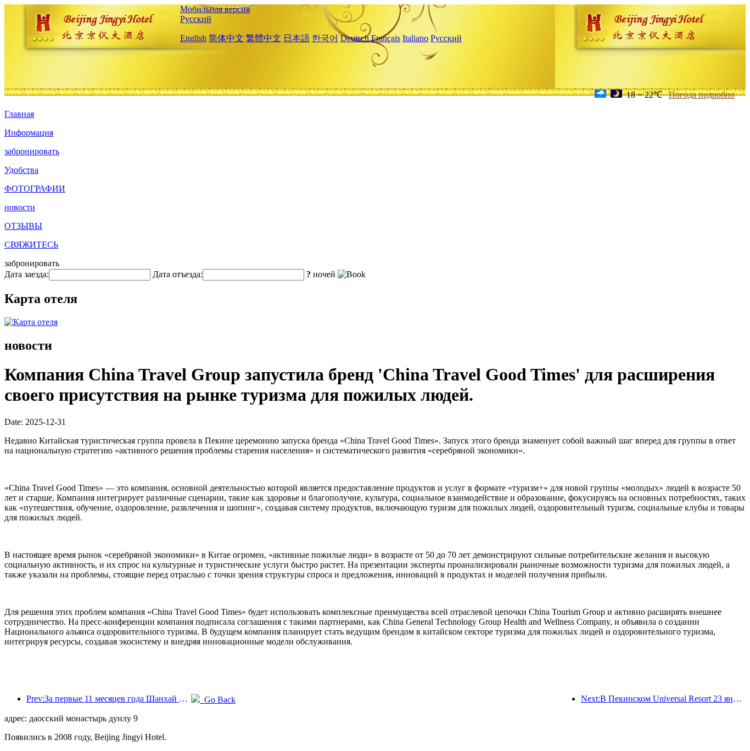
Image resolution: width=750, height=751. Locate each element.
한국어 (325, 38)
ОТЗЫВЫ (23, 226)
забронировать (31, 151)
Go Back (218, 699)
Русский (195, 19)
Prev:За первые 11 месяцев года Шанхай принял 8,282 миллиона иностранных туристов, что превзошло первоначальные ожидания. (108, 698)
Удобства (21, 170)
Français (385, 38)
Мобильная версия (215, 9)
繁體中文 (263, 38)
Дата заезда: (26, 274)
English (193, 38)
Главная (19, 114)
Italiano (415, 38)
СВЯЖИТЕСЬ (31, 244)
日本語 (296, 38)
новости (19, 207)
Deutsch (354, 38)
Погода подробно (702, 94)
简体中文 (226, 38)
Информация (28, 132)
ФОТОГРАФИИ (34, 188)
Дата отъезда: (178, 274)
